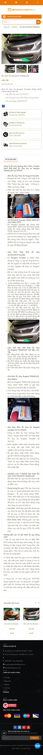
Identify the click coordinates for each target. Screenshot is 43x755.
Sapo (29, 748)
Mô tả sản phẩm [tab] (10, 159)
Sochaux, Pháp (18, 187)
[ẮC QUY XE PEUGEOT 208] (31, 614)
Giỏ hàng (7, 688)
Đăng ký (6, 684)
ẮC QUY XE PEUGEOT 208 (31, 624)
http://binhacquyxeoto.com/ (13, 668)
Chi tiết (12, 633)
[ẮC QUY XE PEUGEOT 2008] (12, 614)
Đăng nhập (7, 681)
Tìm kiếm (7, 677)
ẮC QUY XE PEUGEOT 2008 (12, 624)
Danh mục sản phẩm (14, 16)
